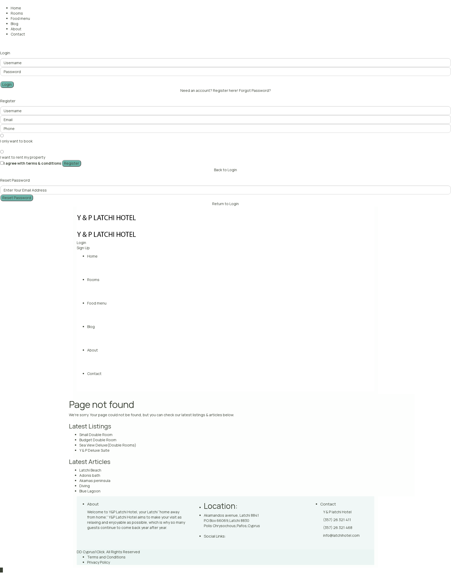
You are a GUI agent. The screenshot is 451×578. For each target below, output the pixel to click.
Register (71, 163)
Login (7, 84)
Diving (84, 485)
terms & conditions (43, 163)
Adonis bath (89, 475)
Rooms (17, 13)
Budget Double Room (97, 439)
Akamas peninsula (94, 480)
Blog (14, 23)
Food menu (20, 18)
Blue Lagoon (89, 490)
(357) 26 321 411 (337, 519)
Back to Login (225, 169)
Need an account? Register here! (209, 90)
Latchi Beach (90, 470)
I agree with (32, 163)
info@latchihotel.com (341, 535)
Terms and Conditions (106, 557)
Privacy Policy (98, 562)
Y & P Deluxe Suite (94, 450)
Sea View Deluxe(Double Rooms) (107, 445)
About (16, 28)
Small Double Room (95, 434)
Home (16, 7)
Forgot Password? (255, 90)
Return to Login (225, 203)
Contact (18, 34)
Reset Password (16, 197)
